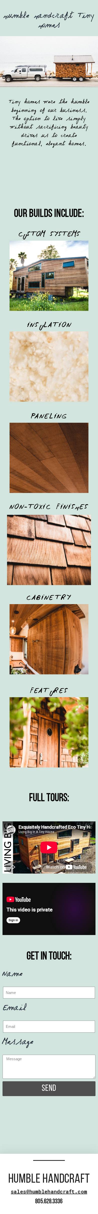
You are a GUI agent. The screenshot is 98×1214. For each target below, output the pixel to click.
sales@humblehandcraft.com (49, 1191)
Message (18, 1043)
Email (14, 1009)
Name (13, 975)
